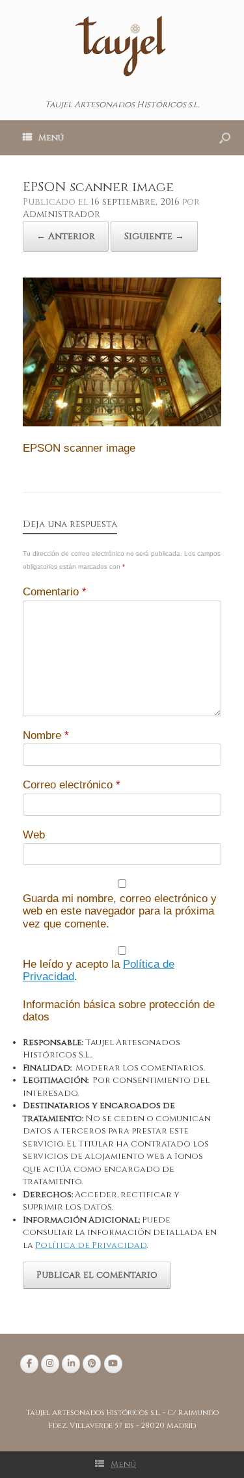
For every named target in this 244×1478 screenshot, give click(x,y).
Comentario (55, 592)
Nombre (46, 735)
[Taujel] (122, 45)
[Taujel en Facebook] (29, 1364)
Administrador (61, 214)
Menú (51, 138)
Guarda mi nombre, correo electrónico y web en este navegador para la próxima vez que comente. (120, 911)
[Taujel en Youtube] (113, 1364)
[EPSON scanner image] (122, 424)
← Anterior (65, 236)
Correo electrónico (71, 785)
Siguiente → (154, 236)
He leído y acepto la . (98, 970)
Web (34, 835)
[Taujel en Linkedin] (71, 1364)
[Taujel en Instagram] (50, 1364)
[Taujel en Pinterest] (92, 1364)
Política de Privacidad (90, 1245)
